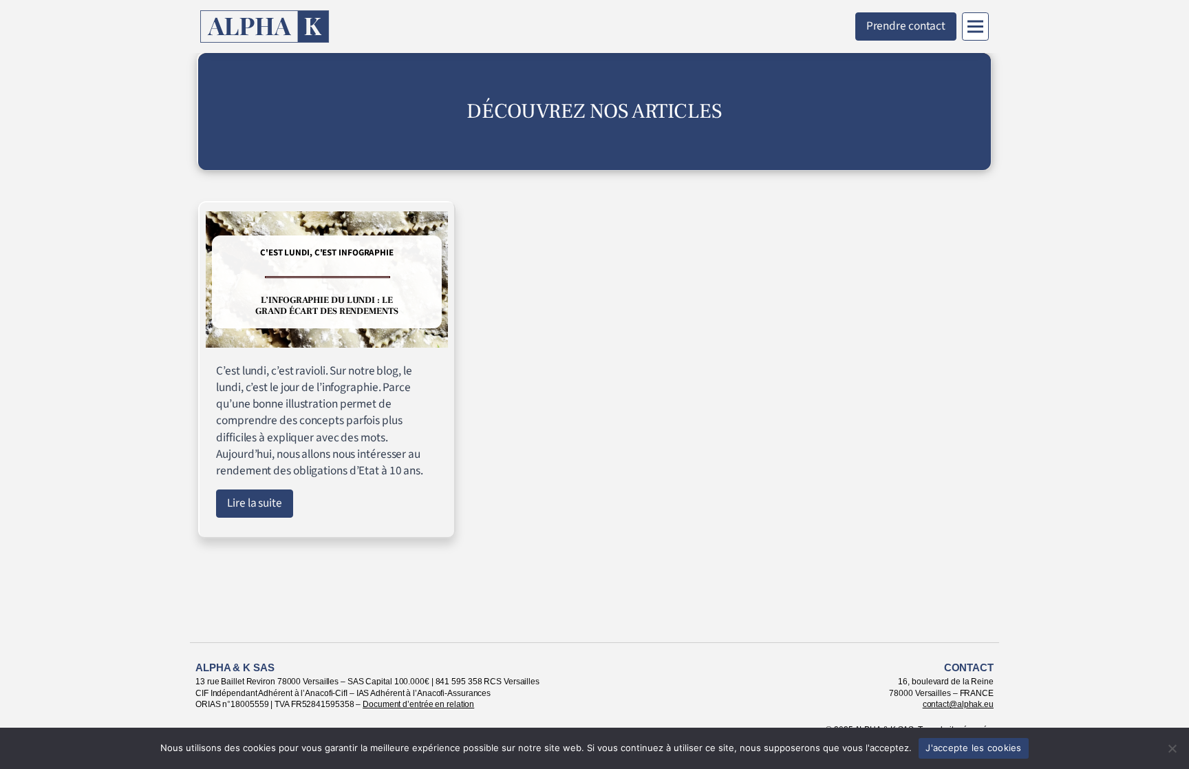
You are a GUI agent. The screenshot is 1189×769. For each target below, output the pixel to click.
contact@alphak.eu (958, 704)
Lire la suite (254, 503)
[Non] (1172, 748)
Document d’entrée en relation (418, 704)
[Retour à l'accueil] (265, 26)
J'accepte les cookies (973, 747)
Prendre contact (906, 25)
